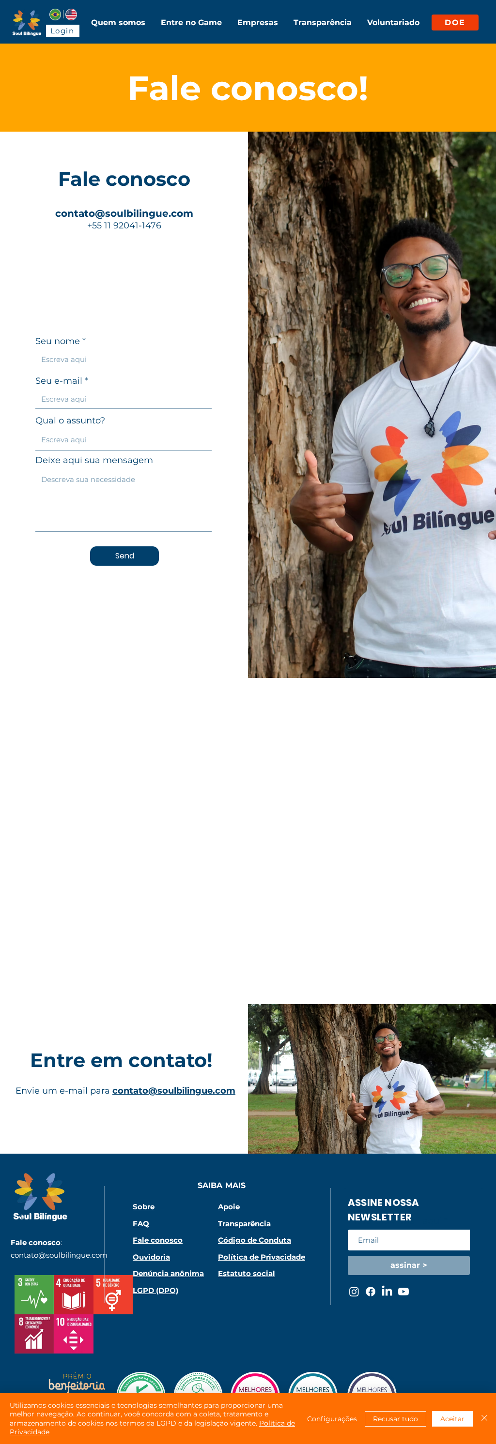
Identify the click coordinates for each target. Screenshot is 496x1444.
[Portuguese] (55, 14)
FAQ (141, 1223)
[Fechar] (484, 1418)
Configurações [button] (332, 1418)
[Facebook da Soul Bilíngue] (370, 1291)
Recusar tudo (395, 1418)
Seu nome (57, 341)
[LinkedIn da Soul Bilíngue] (387, 1291)
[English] (71, 14)
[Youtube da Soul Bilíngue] (403, 1291)
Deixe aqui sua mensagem (94, 460)
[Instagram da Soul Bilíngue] (354, 1291)
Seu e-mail (58, 380)
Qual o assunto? (70, 420)
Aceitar (452, 1418)
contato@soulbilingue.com (124, 213)
